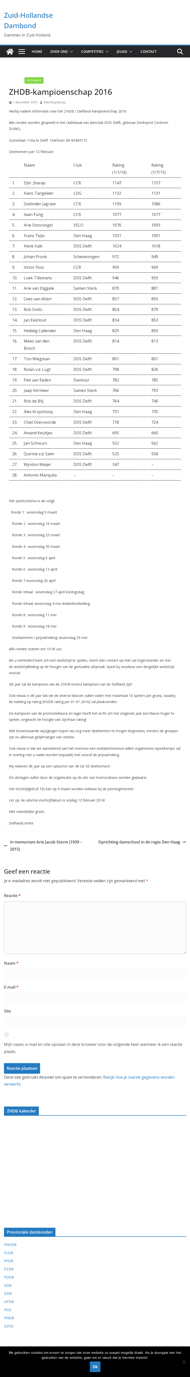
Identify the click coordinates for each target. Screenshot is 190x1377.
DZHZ (9, 1326)
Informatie (34, 80)
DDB (8, 1293)
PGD (7, 1309)
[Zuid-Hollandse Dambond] (10, 51)
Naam (11, 963)
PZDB (9, 1269)
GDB (8, 1285)
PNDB (9, 1318)
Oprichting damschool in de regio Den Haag (139, 842)
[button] (70, 51)
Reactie (12, 895)
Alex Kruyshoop (55, 102)
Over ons (59, 51)
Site (7, 1011)
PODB (9, 1277)
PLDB (8, 1252)
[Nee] (183, 1361)
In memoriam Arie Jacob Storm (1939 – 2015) (46, 845)
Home (37, 51)
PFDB (8, 1261)
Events (15, 80)
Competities (92, 51)
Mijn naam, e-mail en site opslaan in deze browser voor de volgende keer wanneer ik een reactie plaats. (93, 1048)
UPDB (9, 1301)
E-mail (11, 987)
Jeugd (122, 51)
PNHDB (10, 1244)
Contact (149, 51)
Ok (95, 1366)
